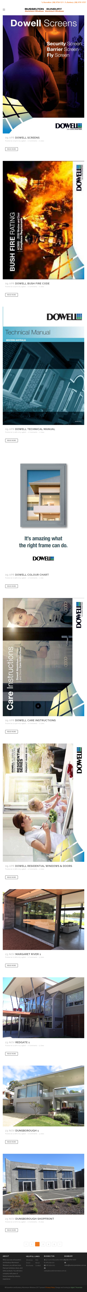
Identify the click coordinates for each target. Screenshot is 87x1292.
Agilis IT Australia (76, 1287)
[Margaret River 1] (43, 919)
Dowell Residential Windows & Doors (43, 865)
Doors (28, 1263)
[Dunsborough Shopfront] (43, 1184)
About (37, 1263)
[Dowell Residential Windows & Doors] (43, 803)
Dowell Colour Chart (32, 574)
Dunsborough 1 (27, 1130)
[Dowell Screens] (43, 74)
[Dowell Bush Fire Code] (43, 220)
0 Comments (32, 141)
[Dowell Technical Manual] (43, 366)
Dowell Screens (27, 137)
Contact (38, 1265)
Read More (11, 149)
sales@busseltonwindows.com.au (55, 1271)
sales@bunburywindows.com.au (75, 1265)
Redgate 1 (22, 1042)
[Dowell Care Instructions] (43, 657)
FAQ (36, 1260)
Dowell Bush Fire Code (32, 283)
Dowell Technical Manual (35, 429)
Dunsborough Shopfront (34, 1218)
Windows (29, 1260)
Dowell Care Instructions (35, 720)
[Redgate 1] (43, 1007)
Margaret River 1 (28, 954)
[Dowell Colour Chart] (43, 511)
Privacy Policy (50, 1287)
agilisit (23, 141)
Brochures (29, 1265)
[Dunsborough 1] (43, 1096)
